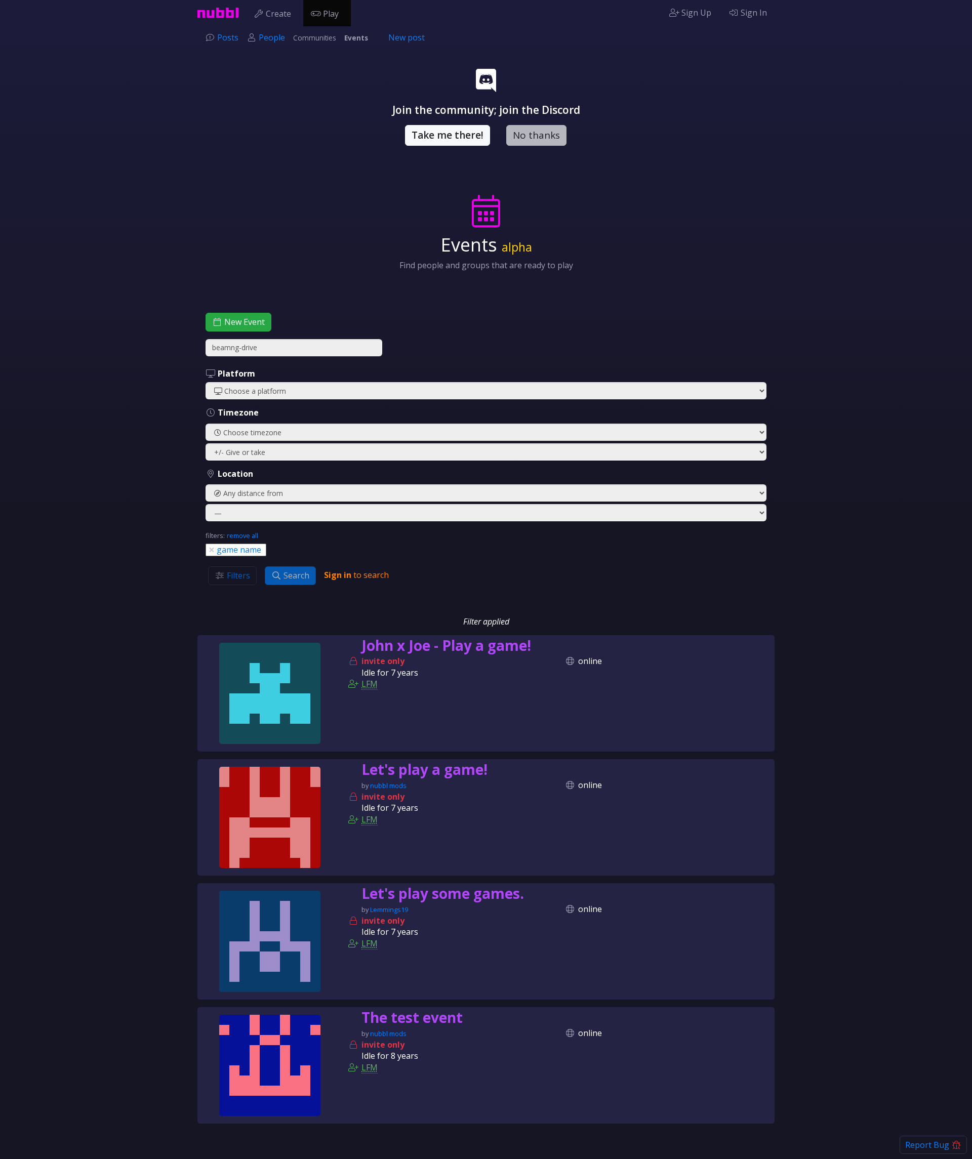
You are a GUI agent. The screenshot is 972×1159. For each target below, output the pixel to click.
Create (278, 13)
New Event (243, 321)
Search (295, 575)
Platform (235, 373)
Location (234, 473)
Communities (314, 38)
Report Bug (928, 1144)
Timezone (237, 412)
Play (331, 13)
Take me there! (447, 135)
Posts (227, 37)
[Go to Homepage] (218, 12)
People (272, 37)
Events (356, 38)
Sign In (753, 12)
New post (406, 37)
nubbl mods (388, 785)
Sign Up (695, 12)
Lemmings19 (389, 909)
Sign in (337, 575)
